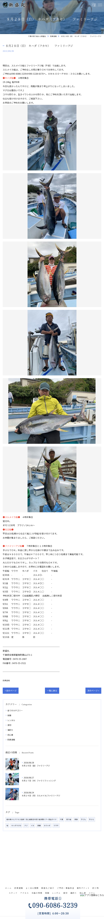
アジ (26, 825)
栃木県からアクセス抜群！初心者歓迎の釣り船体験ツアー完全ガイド (31, 819)
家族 (76, 819)
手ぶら (91, 819)
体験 (9, 715)
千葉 (61, 819)
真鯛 (39, 825)
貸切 (9, 725)
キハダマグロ (16, 825)
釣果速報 (6, 680)
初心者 (10, 734)
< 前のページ (11, 690)
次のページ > (93, 690)
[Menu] (100, 5)
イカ (32, 825)
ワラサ (56, 825)
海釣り (10, 730)
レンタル (11, 720)
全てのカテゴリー (15, 710)
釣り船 (68, 819)
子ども (83, 819)
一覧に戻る (52, 690)
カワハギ (47, 825)
